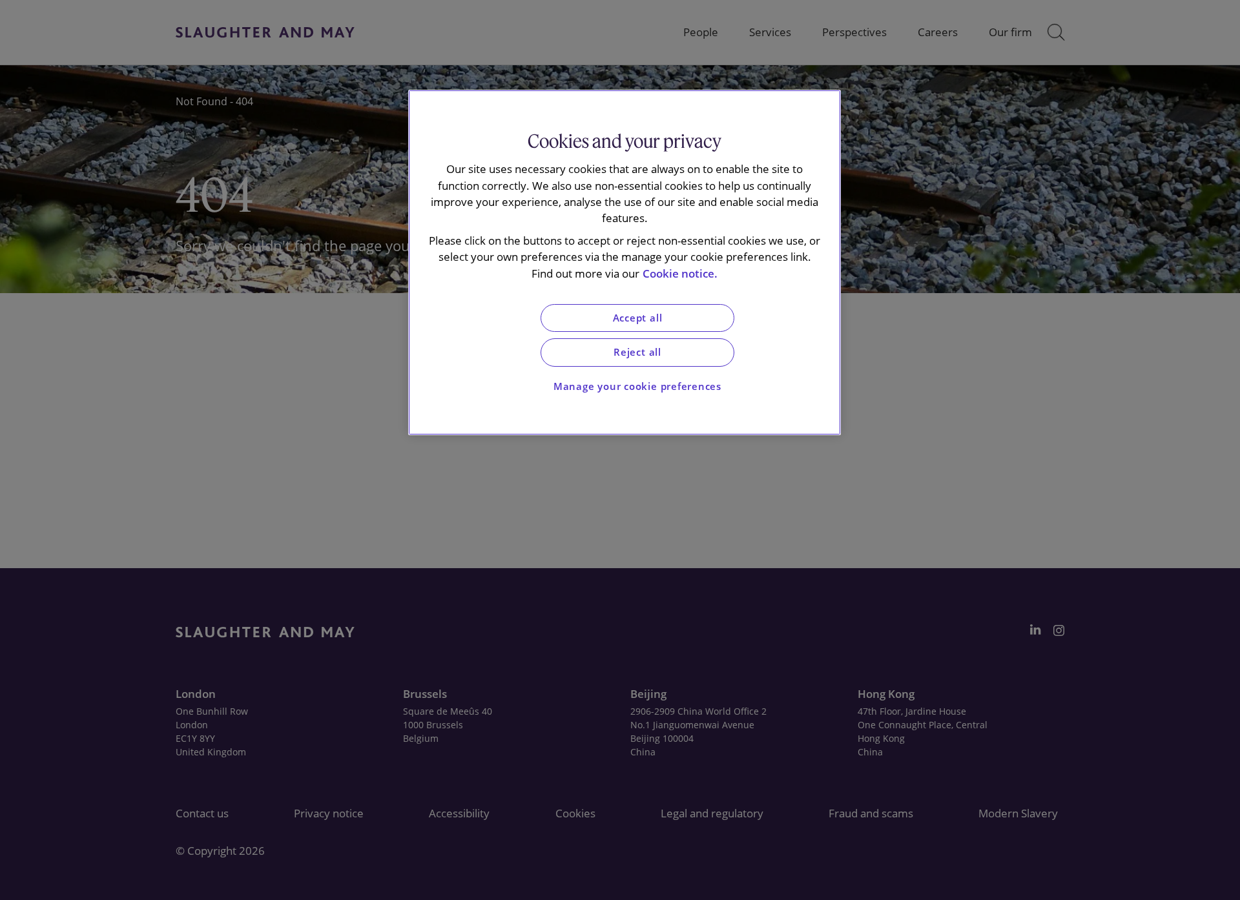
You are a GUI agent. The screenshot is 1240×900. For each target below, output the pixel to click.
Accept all (638, 318)
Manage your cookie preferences (637, 386)
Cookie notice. (680, 273)
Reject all (637, 352)
